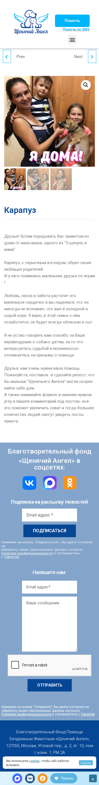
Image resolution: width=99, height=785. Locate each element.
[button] (72, 21)
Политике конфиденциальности (27, 553)
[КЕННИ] (92, 56)
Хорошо (86, 763)
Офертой (11, 556)
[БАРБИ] (7, 56)
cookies (34, 760)
